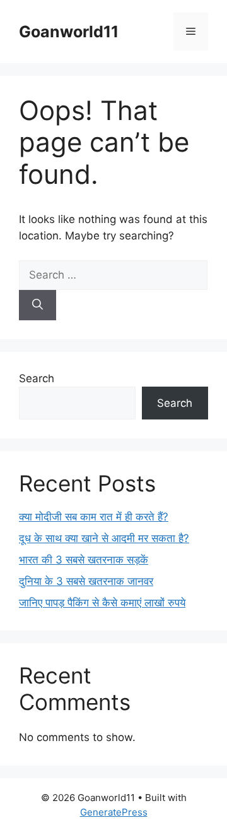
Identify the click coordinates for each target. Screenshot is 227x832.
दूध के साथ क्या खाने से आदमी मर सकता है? (104, 538)
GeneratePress (114, 812)
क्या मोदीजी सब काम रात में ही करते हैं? (93, 516)
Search (36, 378)
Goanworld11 (69, 31)
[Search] (37, 305)
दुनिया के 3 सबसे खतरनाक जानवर (86, 581)
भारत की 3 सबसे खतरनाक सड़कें (83, 559)
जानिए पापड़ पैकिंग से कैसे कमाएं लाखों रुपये (102, 602)
